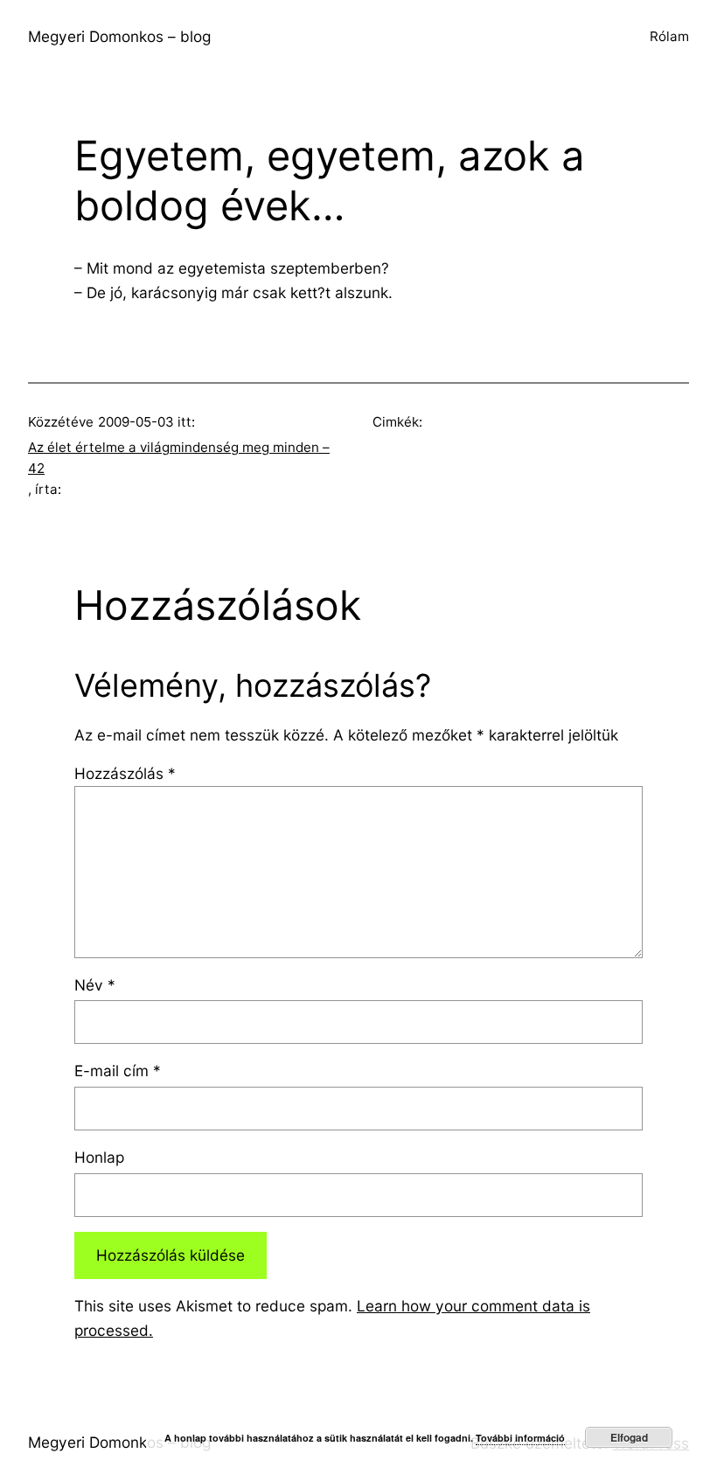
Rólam (669, 36)
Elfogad (629, 1437)
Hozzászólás (125, 773)
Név (94, 985)
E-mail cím (117, 1070)
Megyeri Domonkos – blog (119, 36)
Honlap (99, 1157)
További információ (520, 1437)
